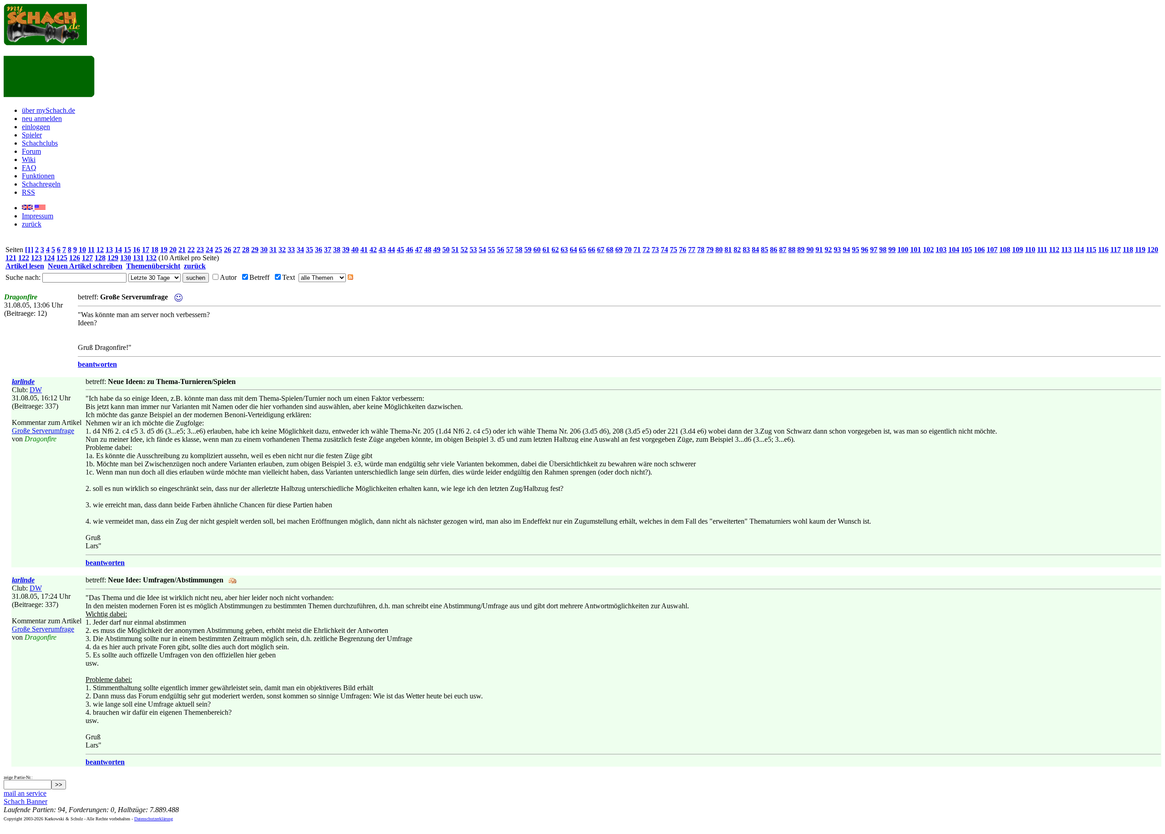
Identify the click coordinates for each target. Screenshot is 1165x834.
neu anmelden (42, 118)
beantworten (97, 364)
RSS (28, 192)
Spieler (32, 135)
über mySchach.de (48, 110)
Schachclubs (40, 143)
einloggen (36, 127)
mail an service (25, 793)
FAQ (29, 168)
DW (36, 390)
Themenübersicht (153, 266)
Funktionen (38, 176)
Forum (31, 151)
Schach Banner (25, 801)
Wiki (28, 159)
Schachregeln (41, 184)
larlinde (23, 381)
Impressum (37, 216)
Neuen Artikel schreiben (85, 266)
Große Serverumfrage (43, 431)
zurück (31, 224)
